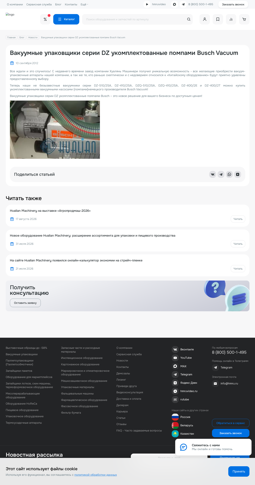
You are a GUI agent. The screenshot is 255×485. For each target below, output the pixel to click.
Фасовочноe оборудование (79, 406)
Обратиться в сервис (230, 423)
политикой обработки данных (95, 475)
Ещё (83, 4)
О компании (15, 4)
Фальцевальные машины (77, 393)
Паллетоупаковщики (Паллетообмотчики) (19, 362)
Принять (239, 471)
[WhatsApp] (229, 174)
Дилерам (122, 405)
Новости (32, 37)
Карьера (122, 411)
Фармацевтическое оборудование (84, 400)
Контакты (71, 4)
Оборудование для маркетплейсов (29, 377)
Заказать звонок (233, 4)
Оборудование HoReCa (21, 403)
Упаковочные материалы (77, 387)
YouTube (186, 358)
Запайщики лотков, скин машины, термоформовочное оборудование (29, 385)
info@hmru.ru (229, 383)
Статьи (120, 418)
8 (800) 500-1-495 (200, 4)
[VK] (212, 174)
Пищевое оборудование (22, 410)
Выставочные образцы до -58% (26, 348)
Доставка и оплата (128, 399)
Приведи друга (126, 386)
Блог (58, 4)
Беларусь (186, 425)
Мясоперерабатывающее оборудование (23, 395)
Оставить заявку (25, 303)
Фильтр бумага (71, 412)
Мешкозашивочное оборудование (84, 381)
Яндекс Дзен (188, 383)
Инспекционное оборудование (82, 358)
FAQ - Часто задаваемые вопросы (139, 430)
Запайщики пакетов (19, 371)
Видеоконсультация (129, 392)
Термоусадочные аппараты (24, 423)
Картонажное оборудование (80, 364)
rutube (184, 399)
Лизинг (121, 379)
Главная (11, 37)
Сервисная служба (39, 4)
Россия (185, 417)
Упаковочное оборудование (25, 416)
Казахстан (187, 433)
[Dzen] (237, 174)
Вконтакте (187, 349)
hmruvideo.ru (188, 391)
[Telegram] (221, 174)
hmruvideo (159, 4)
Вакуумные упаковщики (22, 354)
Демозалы (123, 373)
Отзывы (121, 424)
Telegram (186, 374)
